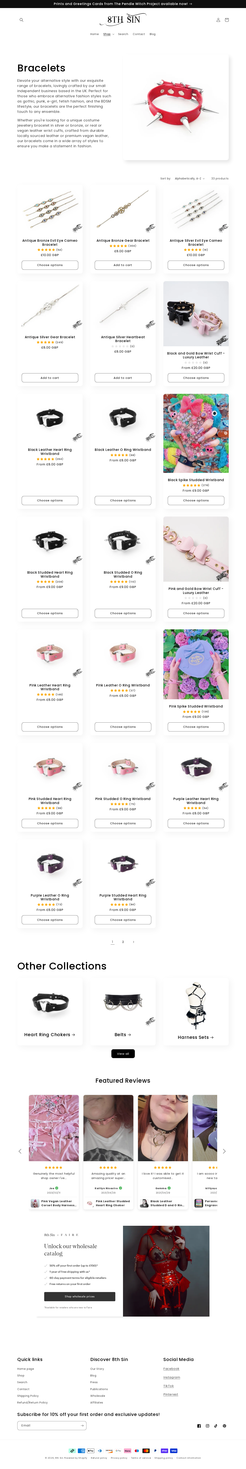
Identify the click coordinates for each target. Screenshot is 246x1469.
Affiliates (96, 1402)
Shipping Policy (28, 1396)
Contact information (188, 1457)
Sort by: (165, 178)
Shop (20, 1375)
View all (123, 1054)
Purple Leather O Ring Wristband (50, 897)
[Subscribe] (82, 1425)
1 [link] (112, 942)
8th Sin (59, 1457)
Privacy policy (119, 1457)
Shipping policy (164, 1457)
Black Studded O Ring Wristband (123, 575)
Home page (25, 1369)
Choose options (50, 265)
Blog (93, 1375)
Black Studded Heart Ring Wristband (50, 575)
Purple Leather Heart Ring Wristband (196, 801)
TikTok (168, 1386)
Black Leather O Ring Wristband (123, 450)
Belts (120, 1034)
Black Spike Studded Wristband (196, 480)
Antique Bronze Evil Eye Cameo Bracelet (50, 243)
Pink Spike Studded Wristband (196, 706)
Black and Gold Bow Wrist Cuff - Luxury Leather (196, 355)
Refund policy (99, 1457)
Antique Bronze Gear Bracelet (123, 241)
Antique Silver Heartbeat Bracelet (123, 339)
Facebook (171, 1369)
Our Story (97, 1369)
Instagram (171, 1377)
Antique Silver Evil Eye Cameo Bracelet (196, 243)
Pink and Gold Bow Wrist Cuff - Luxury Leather (196, 591)
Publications (99, 1389)
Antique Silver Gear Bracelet (50, 337)
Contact (23, 1389)
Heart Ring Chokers (47, 1034)
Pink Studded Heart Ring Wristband (50, 801)
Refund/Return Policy (32, 1402)
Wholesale (97, 1396)
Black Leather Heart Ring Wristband (50, 452)
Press (94, 1382)
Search (22, 1382)
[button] (21, 20)
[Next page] (133, 942)
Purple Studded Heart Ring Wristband (123, 897)
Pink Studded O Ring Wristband (123, 799)
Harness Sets (193, 1037)
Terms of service (141, 1457)
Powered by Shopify (75, 1457)
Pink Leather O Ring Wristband (123, 685)
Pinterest (170, 1394)
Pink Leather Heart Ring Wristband (50, 687)
